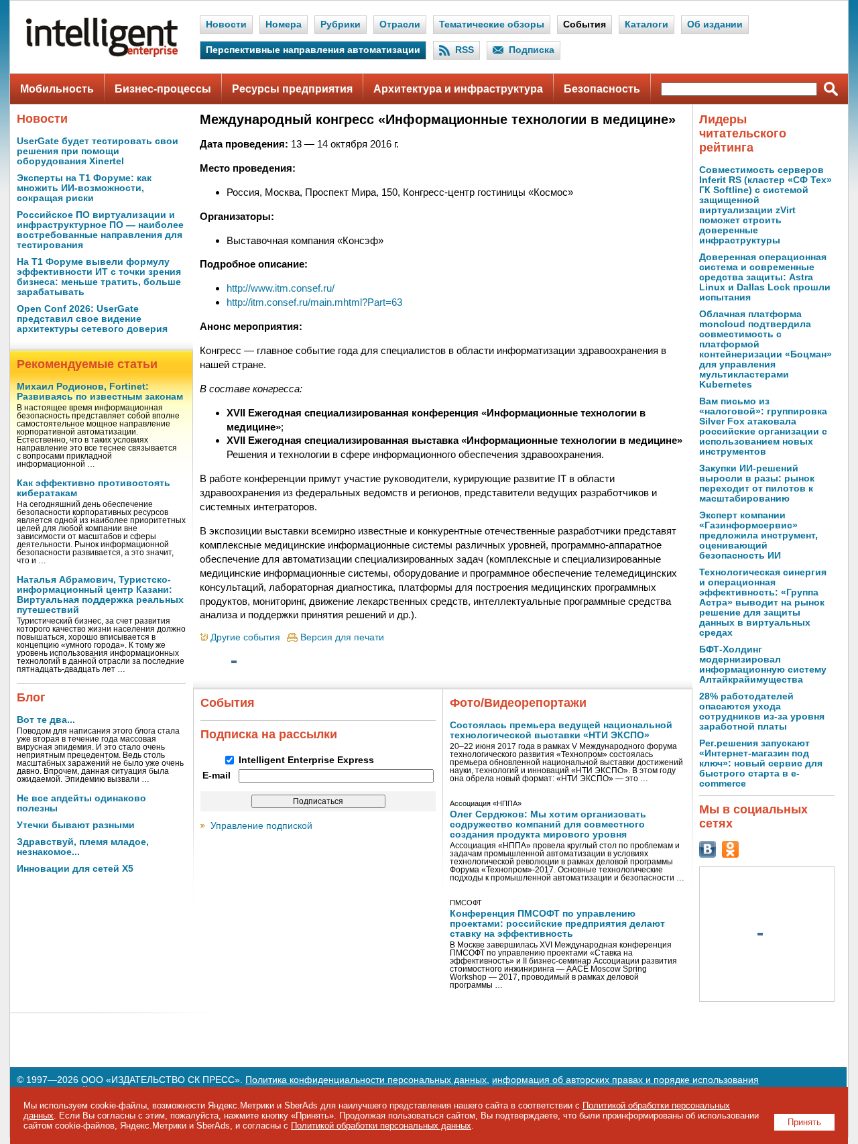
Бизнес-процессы (163, 89)
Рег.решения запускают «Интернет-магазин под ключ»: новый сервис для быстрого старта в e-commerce (760, 763)
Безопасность (602, 89)
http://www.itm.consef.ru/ (280, 288)
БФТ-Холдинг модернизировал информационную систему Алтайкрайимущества (762, 664)
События (584, 24)
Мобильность (57, 89)
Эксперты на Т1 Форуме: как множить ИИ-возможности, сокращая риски (84, 188)
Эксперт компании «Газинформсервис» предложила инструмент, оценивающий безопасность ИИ (758, 535)
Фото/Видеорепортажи (518, 702)
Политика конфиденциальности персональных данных (366, 1080)
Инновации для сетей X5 (75, 869)
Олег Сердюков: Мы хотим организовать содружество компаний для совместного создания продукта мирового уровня (548, 824)
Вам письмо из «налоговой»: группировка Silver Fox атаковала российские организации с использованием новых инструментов (763, 426)
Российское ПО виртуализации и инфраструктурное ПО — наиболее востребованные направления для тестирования (100, 230)
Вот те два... (46, 720)
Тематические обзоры (491, 24)
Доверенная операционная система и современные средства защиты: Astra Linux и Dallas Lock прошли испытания (765, 277)
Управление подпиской (261, 826)
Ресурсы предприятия (292, 89)
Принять (804, 1122)
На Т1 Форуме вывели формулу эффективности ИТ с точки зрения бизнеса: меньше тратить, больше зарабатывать (99, 277)
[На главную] (102, 54)
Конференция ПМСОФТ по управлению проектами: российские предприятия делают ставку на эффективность (557, 924)
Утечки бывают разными (76, 825)
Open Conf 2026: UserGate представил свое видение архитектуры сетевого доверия (92, 319)
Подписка (531, 50)
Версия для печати (342, 637)
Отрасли (399, 24)
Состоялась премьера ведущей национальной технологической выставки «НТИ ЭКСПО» (561, 730)
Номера (283, 24)
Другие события (245, 637)
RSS (464, 50)
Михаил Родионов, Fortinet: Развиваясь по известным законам (100, 392)
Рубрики (340, 24)
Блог (31, 697)
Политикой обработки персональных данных (381, 1126)
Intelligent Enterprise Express (306, 760)
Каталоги (646, 24)
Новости (226, 24)
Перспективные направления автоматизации (313, 50)
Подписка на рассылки (268, 734)
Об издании (715, 24)
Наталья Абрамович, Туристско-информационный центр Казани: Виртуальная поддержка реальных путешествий (100, 595)
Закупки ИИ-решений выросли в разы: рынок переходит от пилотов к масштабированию (756, 483)
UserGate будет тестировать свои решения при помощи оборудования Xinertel (97, 151)
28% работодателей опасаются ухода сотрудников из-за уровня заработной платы (761, 711)
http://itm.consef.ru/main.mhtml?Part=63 (314, 302)
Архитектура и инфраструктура (458, 89)
